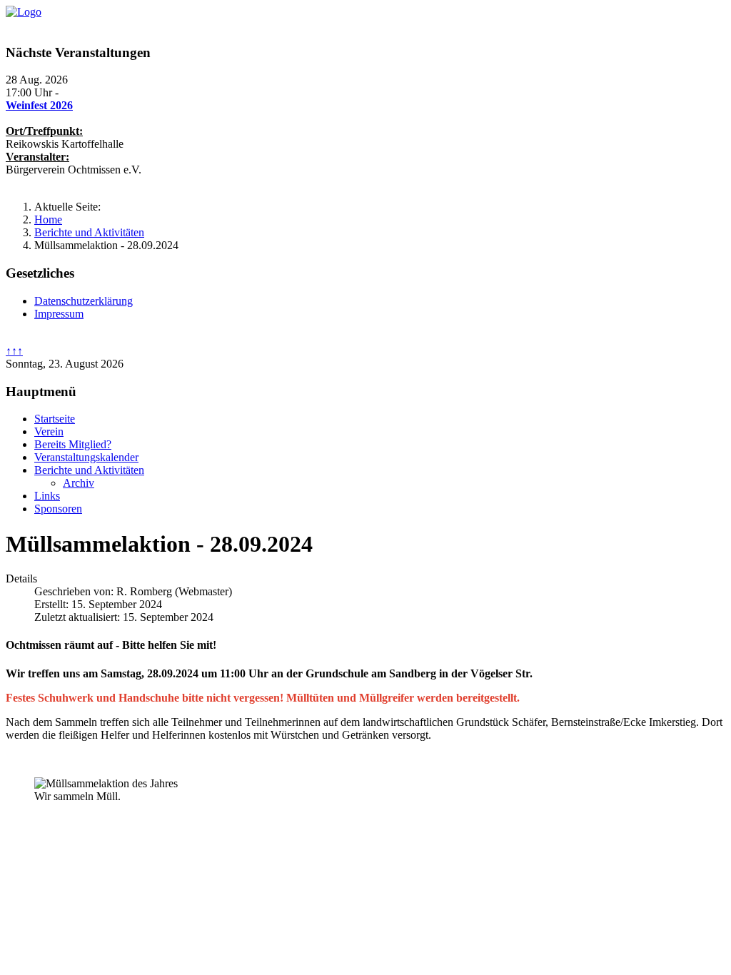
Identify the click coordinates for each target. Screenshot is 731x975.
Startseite (54, 419)
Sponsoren (58, 508)
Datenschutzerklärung (83, 301)
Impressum (59, 314)
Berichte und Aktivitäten (89, 470)
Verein (49, 431)
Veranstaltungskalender (86, 457)
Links (47, 496)
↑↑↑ (14, 351)
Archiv (78, 483)
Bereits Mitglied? (72, 444)
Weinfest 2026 (39, 105)
